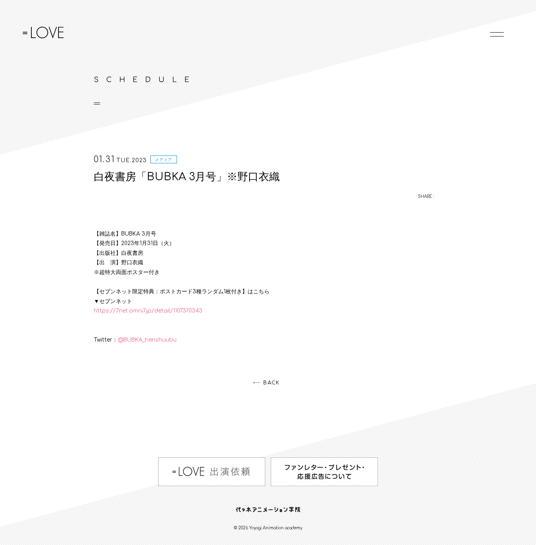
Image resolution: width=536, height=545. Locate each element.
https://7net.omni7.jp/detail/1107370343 (148, 311)
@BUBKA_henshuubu (147, 340)
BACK (271, 383)
